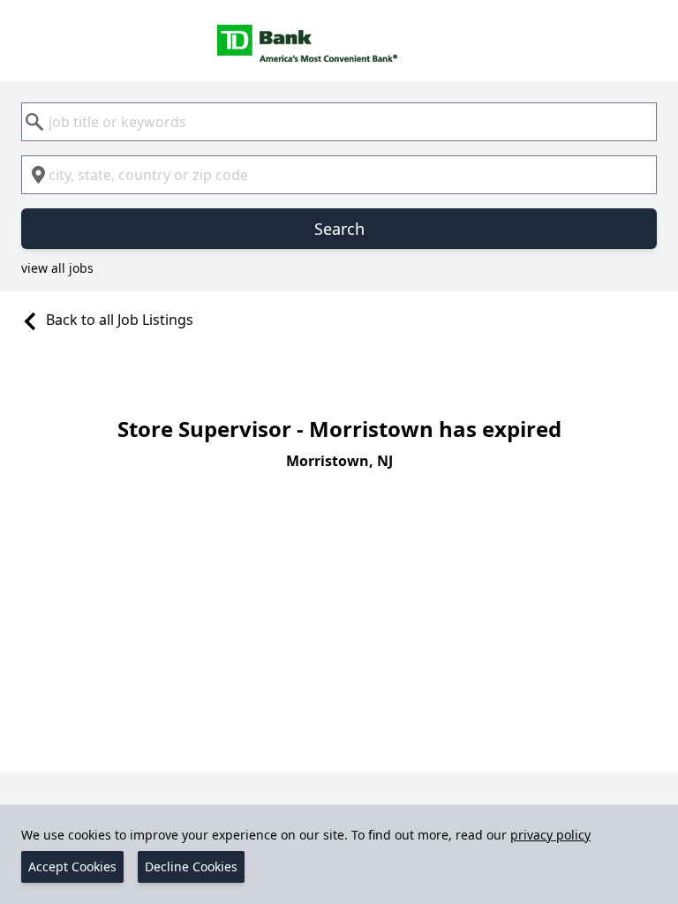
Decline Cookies (191, 866)
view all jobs (57, 268)
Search (339, 228)
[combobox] (339, 121)
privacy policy (550, 834)
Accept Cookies (72, 866)
